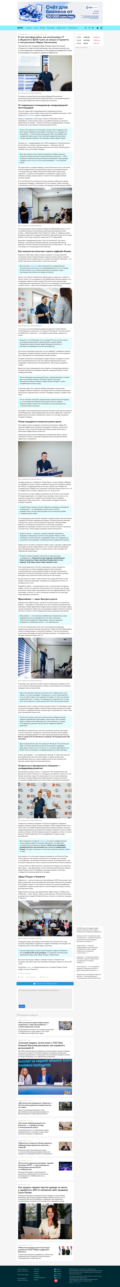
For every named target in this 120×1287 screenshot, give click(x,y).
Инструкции (51, 28)
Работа (36, 1279)
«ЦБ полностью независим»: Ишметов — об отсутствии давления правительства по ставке (35, 1105)
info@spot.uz (76, 1282)
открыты (43, 841)
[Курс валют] (97, 28)
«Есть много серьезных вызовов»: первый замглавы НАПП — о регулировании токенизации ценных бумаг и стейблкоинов (35, 1166)
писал (29, 967)
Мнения (42, 28)
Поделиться (44, 977)
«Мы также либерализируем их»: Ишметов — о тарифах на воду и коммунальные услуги (32, 1125)
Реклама (36, 1271)
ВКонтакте (58, 1275)
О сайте (36, 1273)
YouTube (58, 1278)
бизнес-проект (29, 115)
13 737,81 (86, 40)
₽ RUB (79, 43)
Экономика (30, 1100)
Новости (29, 28)
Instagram (58, 1273)
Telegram (58, 1269)
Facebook (58, 1271)
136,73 (85, 43)
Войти (22, 1006)
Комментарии (32, 977)
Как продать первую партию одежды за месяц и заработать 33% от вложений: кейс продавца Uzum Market (43, 1190)
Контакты (36, 1269)
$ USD (79, 37)
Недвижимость (61, 28)
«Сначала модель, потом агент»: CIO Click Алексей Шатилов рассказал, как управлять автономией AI (41, 1045)
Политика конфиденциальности (40, 1276)
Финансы (29, 1020)
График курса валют (81, 47)
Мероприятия (72, 28)
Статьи (36, 28)
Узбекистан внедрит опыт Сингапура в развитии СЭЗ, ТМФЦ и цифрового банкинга (34, 1250)
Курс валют (80, 34)
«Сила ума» (34, 266)
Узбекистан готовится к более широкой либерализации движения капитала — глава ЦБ (35, 1145)
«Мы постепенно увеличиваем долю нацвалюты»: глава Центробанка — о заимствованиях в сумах (33, 1024)
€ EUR (79, 40)
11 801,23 (86, 37)
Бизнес (29, 1040)
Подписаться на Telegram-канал (46, 983)
